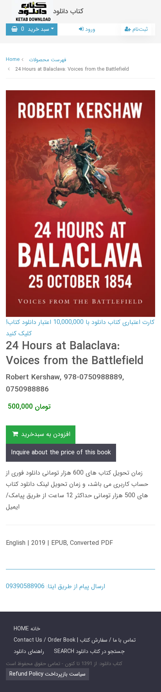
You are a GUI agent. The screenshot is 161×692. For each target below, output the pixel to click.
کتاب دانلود (68, 11)
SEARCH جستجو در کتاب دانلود (89, 651)
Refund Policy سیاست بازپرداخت (47, 674)
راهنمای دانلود (29, 651)
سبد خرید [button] (33, 29)
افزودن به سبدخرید (44, 434)
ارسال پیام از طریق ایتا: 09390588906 (55, 586)
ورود (89, 29)
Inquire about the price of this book (61, 452)
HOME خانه (27, 628)
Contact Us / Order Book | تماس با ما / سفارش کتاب (75, 640)
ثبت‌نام (139, 29)
